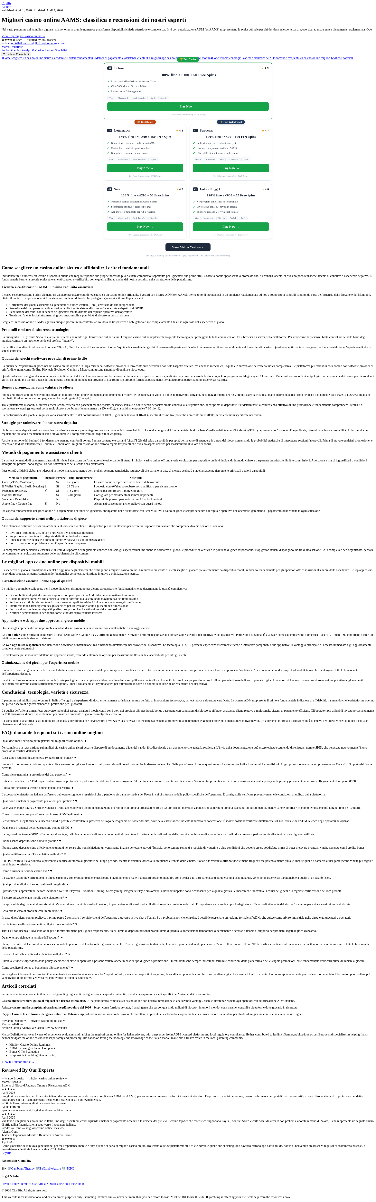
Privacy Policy (11, 1183)
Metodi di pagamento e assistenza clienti (119, 58)
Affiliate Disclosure (50, 1183)
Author (6, 6)
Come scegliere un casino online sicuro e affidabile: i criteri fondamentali (47, 58)
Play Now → (188, 106)
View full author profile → (18, 1061)
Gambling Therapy (21, 1168)
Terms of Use (28, 1183)
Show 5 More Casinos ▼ (188, 247)
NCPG (68, 1168)
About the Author (73, 1183)
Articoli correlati (342, 58)
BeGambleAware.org (220, 255)
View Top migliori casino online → (23, 36)
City (6, 3)
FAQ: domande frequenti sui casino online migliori (298, 58)
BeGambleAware (48, 1168)
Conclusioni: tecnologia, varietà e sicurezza (238, 58)
